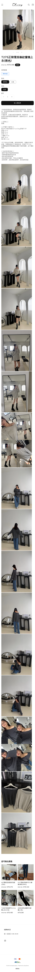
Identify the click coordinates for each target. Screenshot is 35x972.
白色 (12, 82)
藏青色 (5, 82)
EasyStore (26, 965)
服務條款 (17, 968)
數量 (2, 93)
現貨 (4, 89)
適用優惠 (4, 70)
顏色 (2, 78)
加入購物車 (17, 103)
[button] (2, 5)
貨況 (2, 86)
